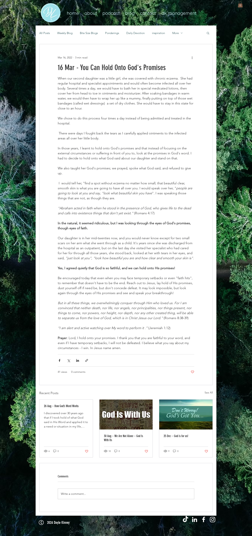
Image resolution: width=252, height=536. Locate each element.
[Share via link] (86, 360)
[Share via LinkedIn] (77, 360)
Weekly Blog (65, 33)
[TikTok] (185, 519)
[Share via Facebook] (59, 360)
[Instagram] (212, 519)
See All (209, 392)
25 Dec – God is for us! (176, 436)
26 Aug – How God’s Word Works (61, 406)
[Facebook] (203, 519)
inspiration (158, 33)
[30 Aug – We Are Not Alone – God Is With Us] (126, 415)
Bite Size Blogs (89, 33)
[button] (240, 4)
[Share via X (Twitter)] (68, 360)
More (175, 33)
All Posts (44, 33)
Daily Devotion (135, 33)
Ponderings (112, 33)
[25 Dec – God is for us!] (186, 415)
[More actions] (192, 57)
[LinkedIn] (194, 519)
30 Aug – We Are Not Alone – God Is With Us (123, 438)
